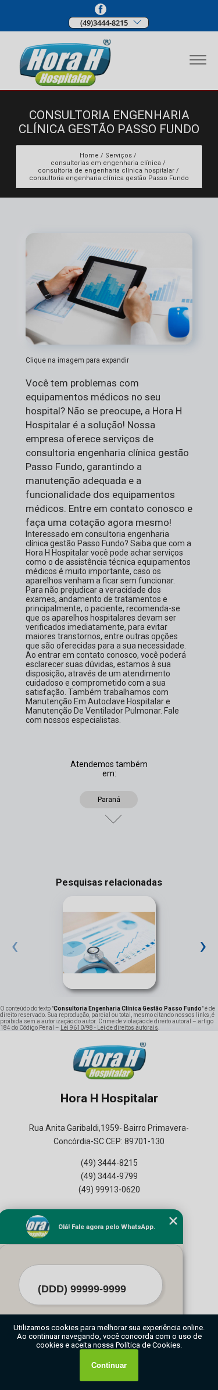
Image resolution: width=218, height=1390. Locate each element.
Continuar (109, 1365)
